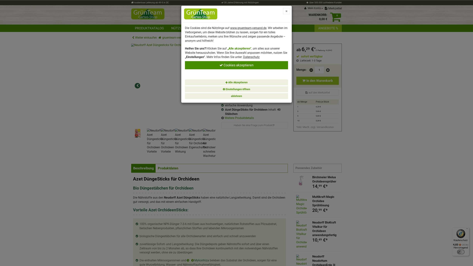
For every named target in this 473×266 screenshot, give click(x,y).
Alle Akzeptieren (238, 82)
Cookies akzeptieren (238, 65)
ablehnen (236, 96)
